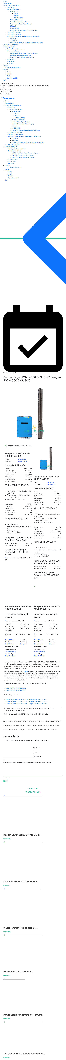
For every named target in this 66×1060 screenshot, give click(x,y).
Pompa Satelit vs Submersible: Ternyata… (23, 1015)
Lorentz (25, 671)
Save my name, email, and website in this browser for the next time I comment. (27, 762)
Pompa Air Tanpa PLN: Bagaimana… (20, 881)
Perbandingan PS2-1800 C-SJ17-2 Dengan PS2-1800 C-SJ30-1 (26, 704)
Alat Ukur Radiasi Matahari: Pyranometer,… (24, 1053)
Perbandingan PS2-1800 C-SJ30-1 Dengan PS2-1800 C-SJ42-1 (26, 699)
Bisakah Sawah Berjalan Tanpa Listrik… (22, 835)
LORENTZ (16, 688)
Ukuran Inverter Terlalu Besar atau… (21, 928)
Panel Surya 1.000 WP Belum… (18, 971)
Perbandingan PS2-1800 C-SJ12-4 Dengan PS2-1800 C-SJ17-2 (26, 701)
